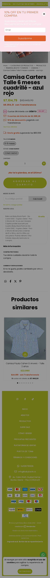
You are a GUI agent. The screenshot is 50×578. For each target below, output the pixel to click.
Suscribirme (25, 38)
